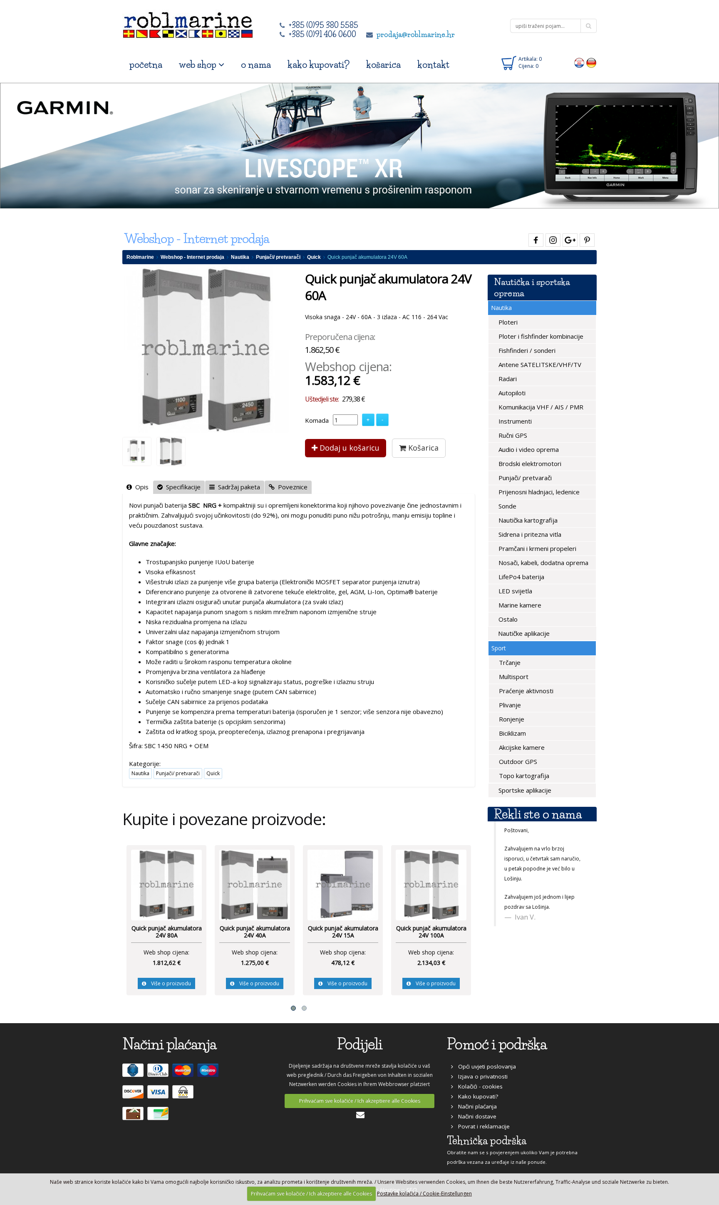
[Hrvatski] (579, 62)
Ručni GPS (512, 435)
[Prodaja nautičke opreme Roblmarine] (187, 22)
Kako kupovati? (475, 1096)
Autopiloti (511, 393)
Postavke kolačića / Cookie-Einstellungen (424, 1193)
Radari (507, 378)
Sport (498, 648)
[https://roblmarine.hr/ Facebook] (534, 238)
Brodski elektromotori (529, 463)
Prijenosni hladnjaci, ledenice (538, 492)
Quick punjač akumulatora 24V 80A (166, 932)
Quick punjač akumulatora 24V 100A (431, 932)
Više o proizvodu (168, 983)
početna (145, 64)
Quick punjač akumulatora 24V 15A (343, 932)
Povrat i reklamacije (481, 1126)
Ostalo (507, 619)
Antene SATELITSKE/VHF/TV (539, 364)
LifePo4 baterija (520, 577)
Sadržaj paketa (237, 487)
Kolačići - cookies (478, 1086)
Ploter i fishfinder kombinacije (540, 336)
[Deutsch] (591, 62)
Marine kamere (519, 605)
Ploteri (507, 322)
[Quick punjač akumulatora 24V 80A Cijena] (166, 884)
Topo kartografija (523, 775)
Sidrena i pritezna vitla (529, 534)
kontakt (433, 64)
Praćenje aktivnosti (525, 691)
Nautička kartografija (527, 520)
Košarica (422, 448)
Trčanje (509, 662)
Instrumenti (514, 421)
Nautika (240, 257)
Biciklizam (511, 733)
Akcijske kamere (521, 747)
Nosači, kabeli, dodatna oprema (542, 562)
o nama (256, 64)
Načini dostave (474, 1116)
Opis (140, 487)
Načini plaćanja (475, 1106)
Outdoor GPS (517, 761)
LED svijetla (514, 591)
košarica (383, 64)
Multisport (512, 676)
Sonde (506, 506)
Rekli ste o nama (538, 814)
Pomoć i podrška (497, 1044)
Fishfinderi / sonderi (526, 350)
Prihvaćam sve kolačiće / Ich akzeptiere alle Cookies (359, 1100)
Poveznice (291, 487)
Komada (317, 420)
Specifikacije (182, 487)
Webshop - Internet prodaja (192, 257)
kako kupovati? (319, 64)
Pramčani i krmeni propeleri (536, 548)
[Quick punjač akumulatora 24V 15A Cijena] (342, 884)
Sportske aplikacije (524, 790)
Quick (314, 257)
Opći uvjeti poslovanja (484, 1066)
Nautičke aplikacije (523, 633)
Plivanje (509, 705)
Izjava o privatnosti (480, 1076)
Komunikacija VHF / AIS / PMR (540, 407)
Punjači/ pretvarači (278, 257)
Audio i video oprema (528, 449)
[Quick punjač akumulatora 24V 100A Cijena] (431, 884)
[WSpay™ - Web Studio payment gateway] (184, 1095)
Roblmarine (140, 257)
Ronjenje (510, 719)
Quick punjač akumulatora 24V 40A (255, 932)
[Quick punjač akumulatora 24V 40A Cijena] (254, 884)
